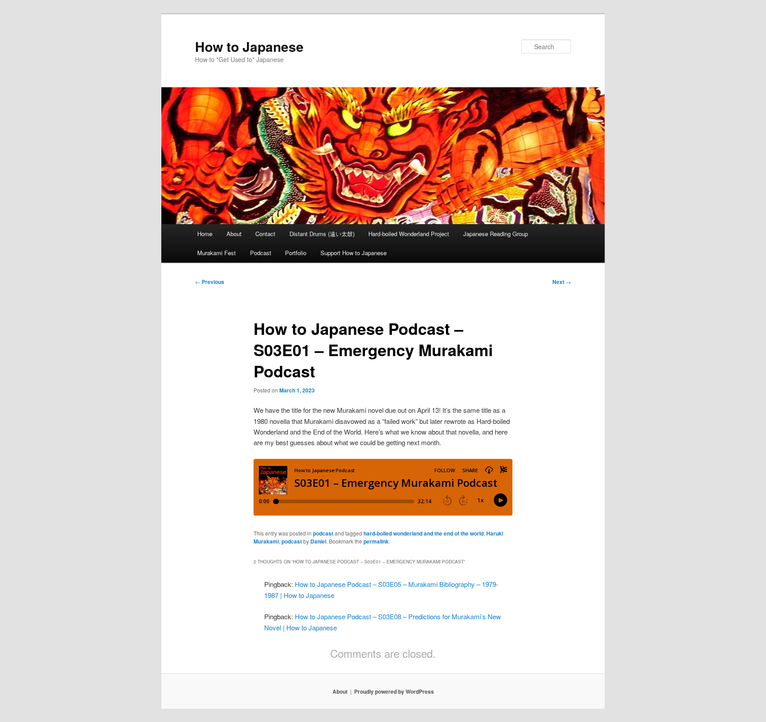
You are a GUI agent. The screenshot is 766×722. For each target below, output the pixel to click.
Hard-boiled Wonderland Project (408, 233)
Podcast (260, 252)
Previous (209, 282)
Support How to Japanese (353, 252)
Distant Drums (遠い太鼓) (322, 233)
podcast (323, 533)
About (234, 233)
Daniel (318, 541)
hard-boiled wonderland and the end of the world (423, 533)
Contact (265, 233)
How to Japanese (249, 46)
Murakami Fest (216, 252)
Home (204, 233)
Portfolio (295, 252)
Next (561, 282)
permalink (376, 541)
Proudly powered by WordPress (394, 691)
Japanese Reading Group (495, 233)
